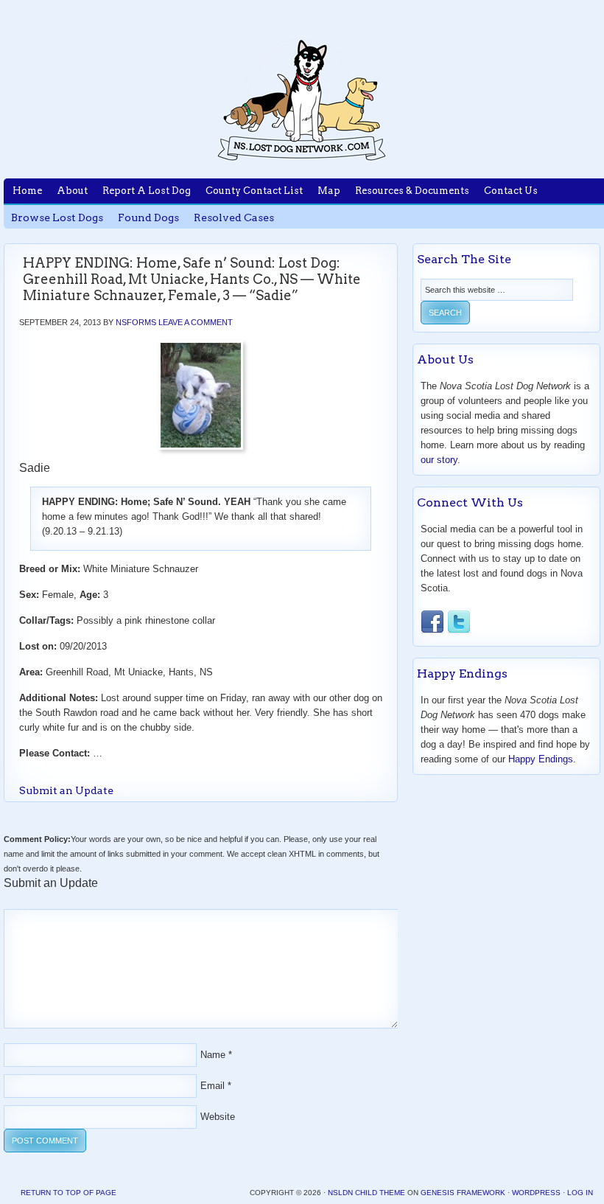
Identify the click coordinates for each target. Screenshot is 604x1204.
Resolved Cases (234, 217)
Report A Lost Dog (146, 190)
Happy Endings (540, 759)
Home (27, 190)
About (72, 190)
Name (212, 1054)
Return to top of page (68, 1193)
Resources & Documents (412, 190)
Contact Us (511, 190)
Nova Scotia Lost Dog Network (302, 99)
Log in (580, 1193)
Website (217, 1116)
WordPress (536, 1193)
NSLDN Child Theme (366, 1193)
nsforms (136, 322)
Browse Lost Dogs (57, 217)
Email (212, 1085)
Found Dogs (148, 217)
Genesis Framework (463, 1193)
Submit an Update (66, 790)
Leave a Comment (195, 322)
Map (328, 190)
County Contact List (254, 190)
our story (439, 459)
